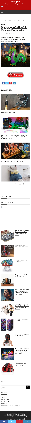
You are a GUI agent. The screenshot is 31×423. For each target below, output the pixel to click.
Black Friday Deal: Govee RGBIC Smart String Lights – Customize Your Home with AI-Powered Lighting (14, 136)
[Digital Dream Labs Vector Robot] (7, 369)
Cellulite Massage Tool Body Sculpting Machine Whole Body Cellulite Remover (22, 307)
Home (2, 20)
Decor (6, 20)
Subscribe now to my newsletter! (10, 405)
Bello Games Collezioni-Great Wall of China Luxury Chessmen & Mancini (22, 233)
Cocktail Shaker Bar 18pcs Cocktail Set (12, 161)
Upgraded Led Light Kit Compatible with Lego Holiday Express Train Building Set (22, 351)
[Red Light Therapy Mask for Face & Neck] (7, 339)
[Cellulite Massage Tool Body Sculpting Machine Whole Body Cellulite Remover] (7, 310)
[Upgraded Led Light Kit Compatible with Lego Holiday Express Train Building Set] (7, 354)
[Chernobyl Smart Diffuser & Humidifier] (7, 251)
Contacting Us (5, 399)
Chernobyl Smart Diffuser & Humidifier (21, 246)
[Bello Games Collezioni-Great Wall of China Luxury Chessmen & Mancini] (7, 236)
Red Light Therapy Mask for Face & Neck (22, 334)
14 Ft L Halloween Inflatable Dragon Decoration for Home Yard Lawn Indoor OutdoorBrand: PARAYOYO (14, 39)
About (3, 397)
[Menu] (2, 12)
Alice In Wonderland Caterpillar (21, 260)
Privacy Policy (5, 401)
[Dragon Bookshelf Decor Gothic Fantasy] (7, 280)
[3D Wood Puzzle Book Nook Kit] (7, 325)
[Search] (28, 12)
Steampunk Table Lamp (8, 112)
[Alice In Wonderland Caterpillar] (7, 265)
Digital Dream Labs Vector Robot (20, 364)
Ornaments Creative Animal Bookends (12, 184)
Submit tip (4, 403)
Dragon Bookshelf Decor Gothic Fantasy (22, 275)
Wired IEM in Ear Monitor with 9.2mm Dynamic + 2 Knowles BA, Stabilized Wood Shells (22, 292)
